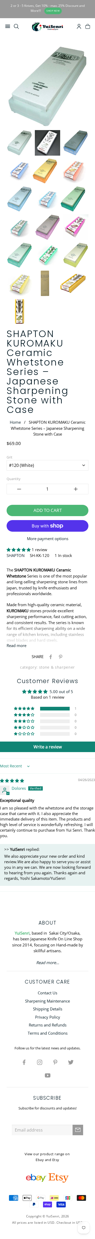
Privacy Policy (47, 1017)
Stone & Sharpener (57, 667)
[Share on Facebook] (50, 656)
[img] (12, 780)
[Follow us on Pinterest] (55, 1062)
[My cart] (88, 27)
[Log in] (79, 27)
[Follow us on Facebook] (24, 1062)
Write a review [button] (48, 747)
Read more (16, 645)
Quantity (14, 478)
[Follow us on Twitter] (71, 1062)
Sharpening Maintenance (47, 1001)
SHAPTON (16, 555)
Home (15, 422)
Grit (9, 457)
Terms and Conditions (48, 1033)
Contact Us (47, 992)
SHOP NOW (53, 10)
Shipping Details (47, 1008)
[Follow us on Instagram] (40, 1062)
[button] (19, 549)
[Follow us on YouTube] (47, 1075)
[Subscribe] (78, 1130)
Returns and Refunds (47, 1025)
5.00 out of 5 (61, 691)
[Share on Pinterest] (60, 656)
